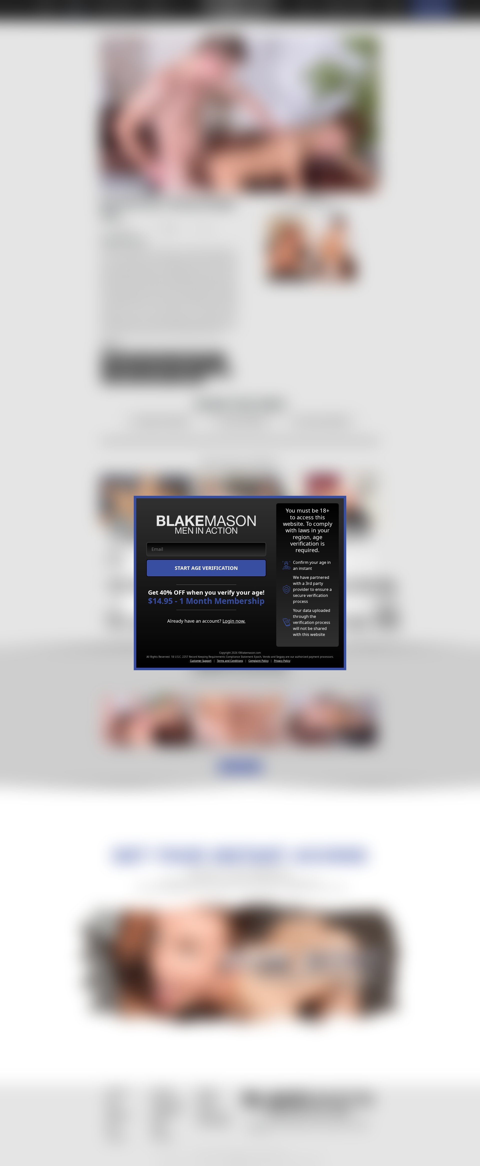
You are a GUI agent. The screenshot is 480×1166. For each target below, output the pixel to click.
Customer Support (201, 660)
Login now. (234, 621)
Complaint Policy (258, 660)
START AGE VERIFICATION (206, 568)
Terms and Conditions (230, 660)
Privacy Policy (282, 660)
